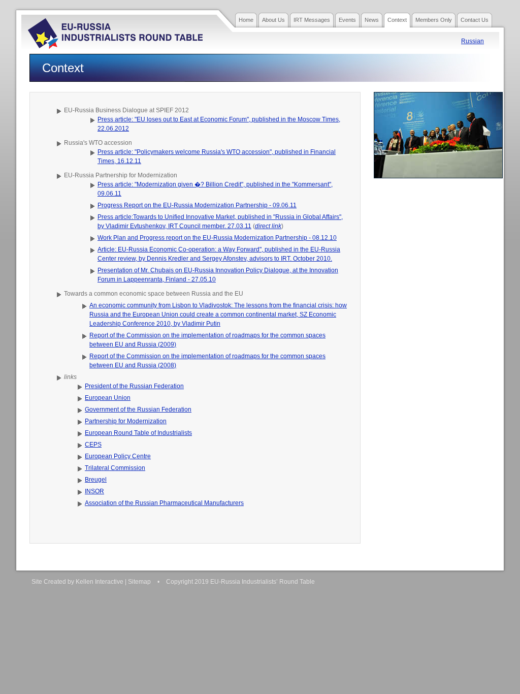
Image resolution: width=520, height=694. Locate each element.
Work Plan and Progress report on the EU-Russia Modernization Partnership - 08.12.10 (217, 237)
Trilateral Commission (115, 467)
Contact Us (475, 20)
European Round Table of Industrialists (138, 432)
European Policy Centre (118, 456)
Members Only (433, 20)
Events (347, 20)
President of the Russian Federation (134, 386)
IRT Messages (312, 20)
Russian (472, 41)
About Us (273, 20)
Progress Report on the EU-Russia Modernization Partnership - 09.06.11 (197, 205)
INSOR (94, 491)
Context (397, 20)
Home (246, 20)
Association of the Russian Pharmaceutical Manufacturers (164, 503)
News (372, 20)
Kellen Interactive (99, 581)
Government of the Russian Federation (138, 409)
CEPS (93, 444)
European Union (108, 397)
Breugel (96, 479)
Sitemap (139, 581)
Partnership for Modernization (126, 421)
